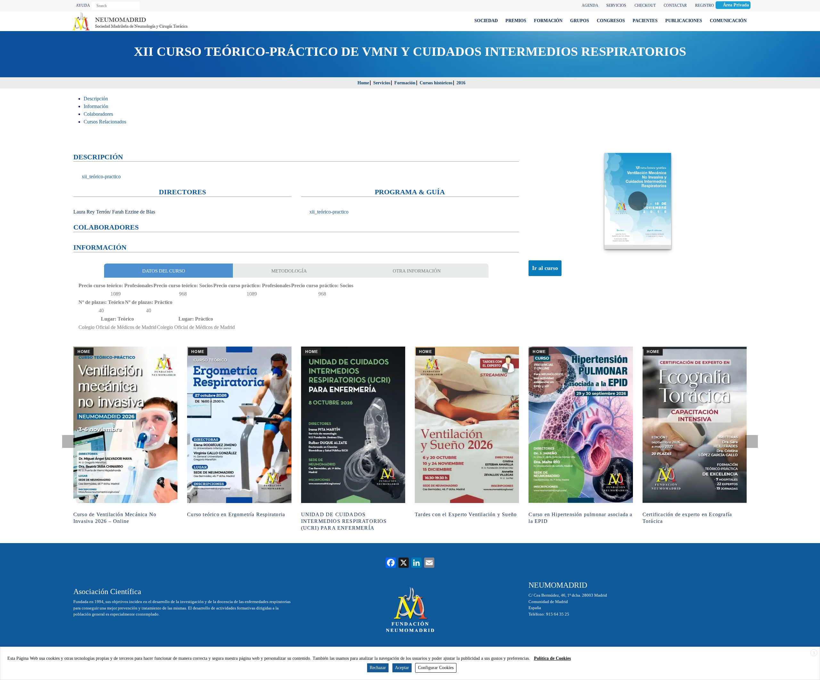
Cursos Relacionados (105, 121)
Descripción (96, 98)
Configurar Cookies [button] (436, 667)
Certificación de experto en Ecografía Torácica (687, 518)
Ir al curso (545, 268)
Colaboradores (98, 114)
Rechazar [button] (378, 667)
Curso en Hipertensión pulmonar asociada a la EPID (580, 518)
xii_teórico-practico (100, 176)
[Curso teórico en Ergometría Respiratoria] (239, 425)
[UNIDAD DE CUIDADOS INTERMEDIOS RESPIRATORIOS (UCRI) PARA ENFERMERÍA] (353, 425)
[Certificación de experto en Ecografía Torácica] (695, 425)
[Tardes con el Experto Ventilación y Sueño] (467, 425)
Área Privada (736, 5)
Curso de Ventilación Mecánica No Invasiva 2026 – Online (114, 518)
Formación (404, 82)
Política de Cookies (552, 658)
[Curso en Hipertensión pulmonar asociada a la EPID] (581, 425)
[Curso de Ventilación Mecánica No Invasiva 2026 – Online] (125, 425)
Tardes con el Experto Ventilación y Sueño (466, 514)
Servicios (381, 82)
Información (96, 106)
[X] (403, 563)
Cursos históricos (436, 82)
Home (363, 82)
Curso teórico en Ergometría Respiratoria (236, 514)
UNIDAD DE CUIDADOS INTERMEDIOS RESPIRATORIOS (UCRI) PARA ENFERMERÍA (344, 521)
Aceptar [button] (402, 667)
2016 (460, 82)
